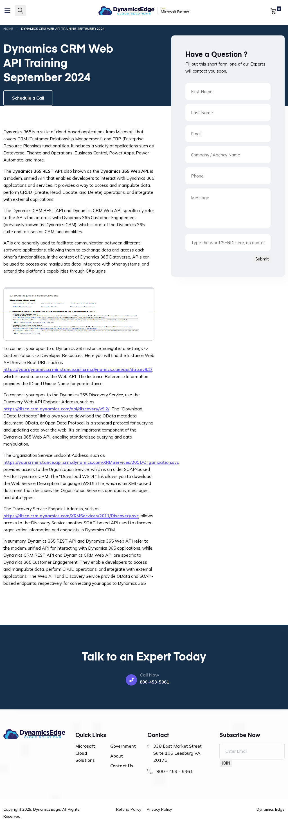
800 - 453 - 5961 (174, 771)
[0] (273, 10)
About (116, 756)
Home (8, 29)
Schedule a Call (28, 98)
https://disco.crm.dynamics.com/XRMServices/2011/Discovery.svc (71, 515)
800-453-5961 (154, 682)
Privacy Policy (159, 809)
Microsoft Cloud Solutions (85, 753)
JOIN (225, 763)
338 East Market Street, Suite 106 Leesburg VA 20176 (177, 753)
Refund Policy (128, 809)
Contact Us (121, 765)
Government (123, 746)
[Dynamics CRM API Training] (78, 309)
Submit (262, 259)
